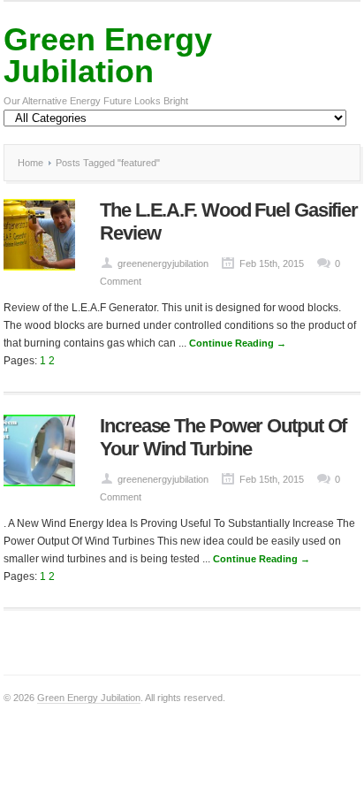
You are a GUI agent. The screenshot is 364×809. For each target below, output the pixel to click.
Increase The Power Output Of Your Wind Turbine (223, 437)
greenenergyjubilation (163, 263)
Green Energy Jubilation (108, 55)
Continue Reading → (237, 343)
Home (30, 162)
